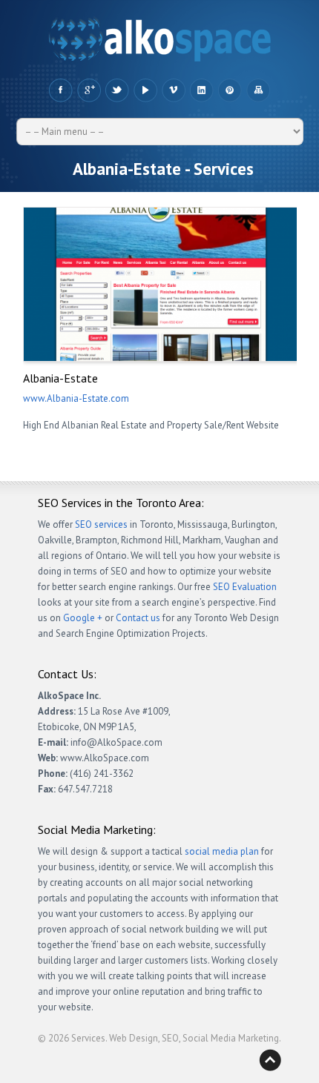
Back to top (270, 1060)
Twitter (117, 90)
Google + (88, 90)
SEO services (101, 524)
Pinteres (229, 90)
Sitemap (258, 90)
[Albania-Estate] (160, 284)
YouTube (145, 90)
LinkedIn (201, 90)
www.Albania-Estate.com (76, 398)
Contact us (138, 618)
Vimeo (173, 90)
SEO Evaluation (245, 586)
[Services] (159, 42)
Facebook (60, 90)
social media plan (222, 851)
